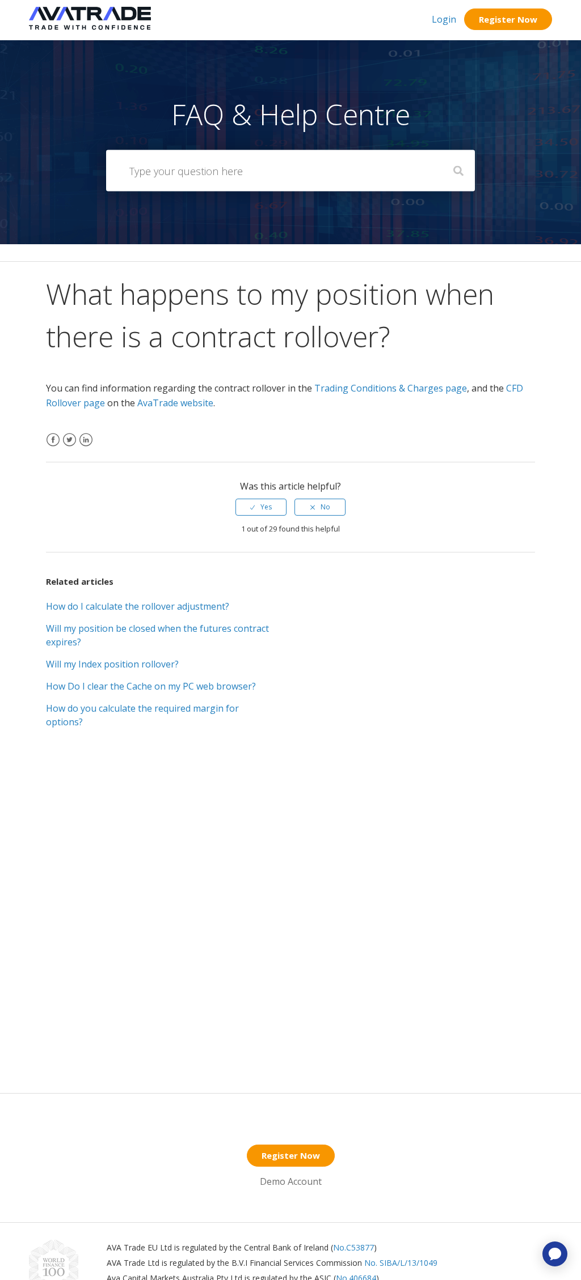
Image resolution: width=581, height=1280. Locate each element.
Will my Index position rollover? (112, 664)
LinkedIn (86, 446)
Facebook (53, 446)
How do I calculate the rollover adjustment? (137, 606)
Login (444, 19)
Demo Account (291, 1181)
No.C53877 (353, 1247)
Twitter (69, 446)
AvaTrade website (175, 403)
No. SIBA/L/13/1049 (400, 1262)
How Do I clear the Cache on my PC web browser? (151, 686)
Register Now (508, 19)
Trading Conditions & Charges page (390, 388)
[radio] (261, 507)
